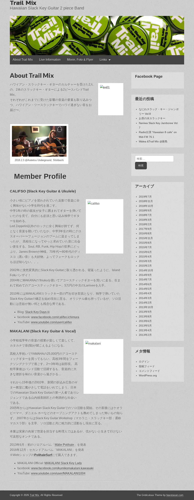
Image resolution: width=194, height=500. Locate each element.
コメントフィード (149, 370)
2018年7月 (145, 215)
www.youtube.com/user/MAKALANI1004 (58, 473)
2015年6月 (145, 252)
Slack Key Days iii (37, 312)
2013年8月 (145, 316)
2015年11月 (146, 238)
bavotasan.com (175, 495)
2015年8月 (145, 242)
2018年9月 (145, 210)
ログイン (144, 361)
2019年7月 (145, 196)
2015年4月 (145, 256)
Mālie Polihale (64, 444)
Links (103, 59)
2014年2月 (145, 302)
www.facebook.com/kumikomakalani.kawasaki (62, 468)
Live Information (50, 59)
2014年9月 (145, 274)
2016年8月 (145, 233)
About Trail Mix (23, 59)
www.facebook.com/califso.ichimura (55, 317)
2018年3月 (145, 219)
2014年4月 (145, 293)
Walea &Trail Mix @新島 (153, 141)
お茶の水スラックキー (152, 118)
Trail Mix (34, 495)
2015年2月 (145, 265)
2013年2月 (145, 334)
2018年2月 (145, 224)
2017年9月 (145, 228)
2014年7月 (145, 279)
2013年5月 (145, 325)
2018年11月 (146, 201)
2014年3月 (145, 298)
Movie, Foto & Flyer (80, 59)
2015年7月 (145, 247)
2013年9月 (145, 311)
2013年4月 (145, 330)
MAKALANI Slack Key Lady (63, 463)
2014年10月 (146, 270)
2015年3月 (145, 261)
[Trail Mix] (97, 27)
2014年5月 (145, 288)
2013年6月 (145, 321)
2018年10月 (146, 205)
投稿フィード (147, 366)
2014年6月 (145, 284)
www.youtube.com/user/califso (51, 322)
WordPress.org (148, 375)
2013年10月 (146, 307)
